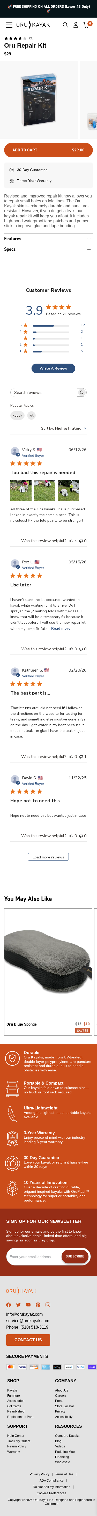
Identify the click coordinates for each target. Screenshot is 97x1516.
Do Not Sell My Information (51, 1487)
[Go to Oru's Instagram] (48, 1304)
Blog (58, 1441)
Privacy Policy (39, 1474)
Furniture (13, 1395)
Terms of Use (64, 1474)
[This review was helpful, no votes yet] (71, 649)
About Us (61, 1390)
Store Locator (64, 1406)
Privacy (60, 1411)
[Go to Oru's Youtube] (28, 1304)
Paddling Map (65, 1452)
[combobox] (64, 428)
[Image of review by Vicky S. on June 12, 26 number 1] (21, 490)
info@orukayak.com (24, 1314)
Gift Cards (14, 1406)
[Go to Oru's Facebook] (8, 1304)
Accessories (15, 1401)
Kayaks (12, 1390)
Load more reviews (48, 857)
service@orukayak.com (27, 1321)
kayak (17, 415)
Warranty (13, 1452)
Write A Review (53, 368)
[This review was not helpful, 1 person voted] (81, 757)
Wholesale (62, 1462)
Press (59, 1401)
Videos (60, 1446)
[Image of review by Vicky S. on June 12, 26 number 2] (44, 490)
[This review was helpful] (71, 541)
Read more (60, 628)
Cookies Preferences (51, 1493)
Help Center (15, 1436)
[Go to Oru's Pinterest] (38, 1304)
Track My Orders (18, 1441)
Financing (62, 1457)
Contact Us (28, 1340)
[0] (86, 25)
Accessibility (63, 1417)
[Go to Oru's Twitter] (18, 1304)
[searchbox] (44, 392)
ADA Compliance (52, 1480)
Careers (60, 1395)
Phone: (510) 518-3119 (27, 1327)
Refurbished (16, 1411)
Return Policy (16, 1446)
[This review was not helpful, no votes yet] (81, 541)
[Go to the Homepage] (33, 25)
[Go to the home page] (28, 1292)
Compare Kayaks (67, 1436)
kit (31, 415)
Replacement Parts (20, 1417)
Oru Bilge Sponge (21, 1024)
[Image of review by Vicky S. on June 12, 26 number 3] (68, 490)
